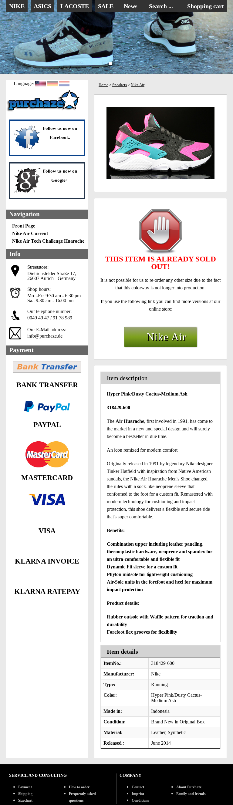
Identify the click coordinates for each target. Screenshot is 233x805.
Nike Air (137, 85)
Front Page (23, 225)
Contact (138, 787)
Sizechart (25, 800)
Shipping (25, 794)
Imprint (138, 794)
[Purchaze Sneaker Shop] (44, 110)
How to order (79, 787)
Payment (25, 787)
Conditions (140, 800)
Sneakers (119, 85)
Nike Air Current (30, 233)
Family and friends (191, 794)
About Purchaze (188, 787)
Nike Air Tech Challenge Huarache (48, 241)
